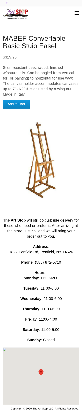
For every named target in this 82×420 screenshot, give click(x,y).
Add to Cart (16, 104)
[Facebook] (7, 3)
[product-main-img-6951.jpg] (41, 160)
